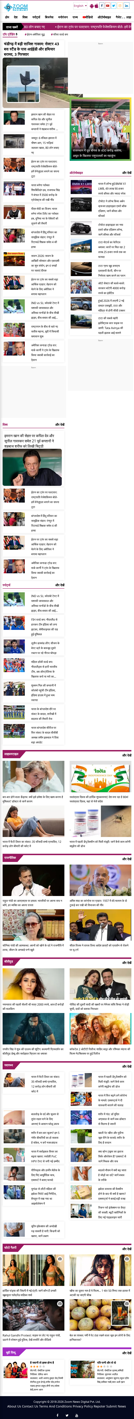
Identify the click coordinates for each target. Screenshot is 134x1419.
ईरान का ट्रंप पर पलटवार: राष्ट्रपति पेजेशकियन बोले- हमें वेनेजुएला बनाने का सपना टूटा (66, 26)
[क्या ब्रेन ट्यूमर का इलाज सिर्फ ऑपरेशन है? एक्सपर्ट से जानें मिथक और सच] (81, 1155)
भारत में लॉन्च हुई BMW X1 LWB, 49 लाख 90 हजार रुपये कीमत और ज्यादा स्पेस (112, 188)
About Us (14, 1406)
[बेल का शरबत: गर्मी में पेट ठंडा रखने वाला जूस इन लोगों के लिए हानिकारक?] (100, 1314)
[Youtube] (107, 5)
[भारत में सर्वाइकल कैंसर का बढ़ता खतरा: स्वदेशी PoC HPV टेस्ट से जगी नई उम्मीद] (14, 1155)
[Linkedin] (126, 5)
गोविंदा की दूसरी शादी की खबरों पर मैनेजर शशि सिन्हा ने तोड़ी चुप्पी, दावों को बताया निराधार (99, 1007)
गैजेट (118, 17)
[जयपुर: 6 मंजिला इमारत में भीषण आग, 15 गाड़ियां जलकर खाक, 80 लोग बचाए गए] (14, 141)
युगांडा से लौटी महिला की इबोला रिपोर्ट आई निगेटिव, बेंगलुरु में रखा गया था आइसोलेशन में (44, 1196)
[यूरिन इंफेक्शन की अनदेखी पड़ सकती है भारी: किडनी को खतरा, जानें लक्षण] (14, 1230)
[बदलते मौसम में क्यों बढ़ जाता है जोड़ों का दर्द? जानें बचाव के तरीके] (81, 1173)
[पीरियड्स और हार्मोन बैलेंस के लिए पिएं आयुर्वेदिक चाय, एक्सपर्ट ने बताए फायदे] (14, 1173)
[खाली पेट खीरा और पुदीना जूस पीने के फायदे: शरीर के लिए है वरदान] (81, 1136)
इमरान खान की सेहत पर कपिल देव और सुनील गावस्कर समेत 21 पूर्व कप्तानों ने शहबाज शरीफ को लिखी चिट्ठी (45, 121)
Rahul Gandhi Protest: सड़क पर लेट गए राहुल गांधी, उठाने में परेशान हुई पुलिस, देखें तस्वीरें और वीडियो (32, 1337)
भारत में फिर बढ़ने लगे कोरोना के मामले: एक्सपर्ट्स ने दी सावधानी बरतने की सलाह (112, 1100)
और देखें (59, 424)
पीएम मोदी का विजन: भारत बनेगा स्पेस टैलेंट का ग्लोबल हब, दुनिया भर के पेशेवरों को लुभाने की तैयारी (44, 216)
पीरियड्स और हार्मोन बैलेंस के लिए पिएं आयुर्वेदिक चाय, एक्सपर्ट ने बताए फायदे (45, 1175)
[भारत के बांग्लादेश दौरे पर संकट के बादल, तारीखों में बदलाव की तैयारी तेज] (14, 712)
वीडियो (89, 17)
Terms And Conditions (55, 1406)
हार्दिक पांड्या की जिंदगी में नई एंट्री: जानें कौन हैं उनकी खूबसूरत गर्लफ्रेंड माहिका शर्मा (29, 1293)
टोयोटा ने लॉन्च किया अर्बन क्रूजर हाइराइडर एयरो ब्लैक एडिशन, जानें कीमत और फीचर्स (112, 208)
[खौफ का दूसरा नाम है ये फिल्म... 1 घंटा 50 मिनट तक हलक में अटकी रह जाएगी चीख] (100, 1270)
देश (16, 17)
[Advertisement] (33, 393)
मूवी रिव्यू (11, 1352)
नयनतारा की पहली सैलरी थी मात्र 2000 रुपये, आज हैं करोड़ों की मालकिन (33, 1007)
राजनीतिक (10, 857)
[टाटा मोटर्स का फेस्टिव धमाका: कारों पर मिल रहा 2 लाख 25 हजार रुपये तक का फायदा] (81, 246)
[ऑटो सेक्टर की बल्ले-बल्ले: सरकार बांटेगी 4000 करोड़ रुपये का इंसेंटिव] (81, 287)
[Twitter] (113, 5)
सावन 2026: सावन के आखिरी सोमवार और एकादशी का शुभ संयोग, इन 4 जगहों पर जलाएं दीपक (45, 263)
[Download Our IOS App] (96, 5)
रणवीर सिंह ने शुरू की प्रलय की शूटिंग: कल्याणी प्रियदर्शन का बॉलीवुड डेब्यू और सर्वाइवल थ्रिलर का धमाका (33, 1051)
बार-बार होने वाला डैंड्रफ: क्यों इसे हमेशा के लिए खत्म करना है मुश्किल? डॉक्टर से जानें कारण (33, 799)
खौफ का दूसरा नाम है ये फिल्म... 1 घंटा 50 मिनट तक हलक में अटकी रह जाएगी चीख (100, 1293)
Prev (74, 132)
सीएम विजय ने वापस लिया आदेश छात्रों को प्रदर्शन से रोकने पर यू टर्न (99, 947)
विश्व (25, 17)
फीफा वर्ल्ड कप (59, 34)
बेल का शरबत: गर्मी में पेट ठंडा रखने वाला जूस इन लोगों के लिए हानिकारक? (100, 1337)
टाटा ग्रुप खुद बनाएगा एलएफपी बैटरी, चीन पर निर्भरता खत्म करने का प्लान (111, 270)
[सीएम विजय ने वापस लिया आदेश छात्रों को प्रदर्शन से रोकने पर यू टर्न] (100, 925)
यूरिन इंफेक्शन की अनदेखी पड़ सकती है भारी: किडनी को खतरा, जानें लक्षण (45, 1231)
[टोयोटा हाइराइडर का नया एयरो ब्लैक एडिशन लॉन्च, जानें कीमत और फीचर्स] (81, 228)
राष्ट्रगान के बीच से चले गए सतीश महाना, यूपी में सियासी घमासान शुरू (45, 331)
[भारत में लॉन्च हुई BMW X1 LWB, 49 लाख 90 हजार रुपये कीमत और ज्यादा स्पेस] (81, 187)
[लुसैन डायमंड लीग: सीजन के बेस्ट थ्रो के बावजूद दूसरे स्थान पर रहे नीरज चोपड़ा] (14, 646)
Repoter (99, 1406)
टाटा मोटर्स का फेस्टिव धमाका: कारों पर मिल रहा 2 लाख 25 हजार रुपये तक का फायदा (112, 249)
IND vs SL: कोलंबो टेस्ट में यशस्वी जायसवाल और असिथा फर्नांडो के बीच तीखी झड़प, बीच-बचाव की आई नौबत (45, 310)
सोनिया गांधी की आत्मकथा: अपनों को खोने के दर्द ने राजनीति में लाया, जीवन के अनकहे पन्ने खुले (33, 947)
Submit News (116, 1406)
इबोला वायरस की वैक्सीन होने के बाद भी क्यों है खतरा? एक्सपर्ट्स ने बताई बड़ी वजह (112, 1194)
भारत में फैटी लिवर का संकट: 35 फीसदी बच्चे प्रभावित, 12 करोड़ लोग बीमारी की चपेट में (32, 844)
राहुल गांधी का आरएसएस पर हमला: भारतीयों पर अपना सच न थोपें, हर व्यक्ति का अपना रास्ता (32, 903)
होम (7, 17)
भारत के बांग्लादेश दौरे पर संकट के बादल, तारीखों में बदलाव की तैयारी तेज (43, 714)
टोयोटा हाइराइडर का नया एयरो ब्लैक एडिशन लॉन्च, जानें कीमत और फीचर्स (110, 229)
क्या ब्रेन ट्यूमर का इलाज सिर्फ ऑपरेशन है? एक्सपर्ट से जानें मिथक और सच (112, 1156)
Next (127, 132)
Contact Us (30, 1406)
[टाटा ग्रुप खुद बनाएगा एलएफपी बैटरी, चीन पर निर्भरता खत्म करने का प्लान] (81, 269)
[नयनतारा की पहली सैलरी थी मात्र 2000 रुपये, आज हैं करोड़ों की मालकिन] (33, 984)
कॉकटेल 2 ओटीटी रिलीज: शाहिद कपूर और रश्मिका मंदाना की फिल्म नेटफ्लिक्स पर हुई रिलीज (100, 1051)
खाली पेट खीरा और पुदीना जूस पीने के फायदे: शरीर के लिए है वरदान (111, 1137)
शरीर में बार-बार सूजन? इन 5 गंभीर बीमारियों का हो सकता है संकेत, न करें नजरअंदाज (45, 1137)
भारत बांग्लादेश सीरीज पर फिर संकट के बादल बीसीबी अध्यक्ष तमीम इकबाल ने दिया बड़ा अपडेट (45, 735)
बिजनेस (49, 17)
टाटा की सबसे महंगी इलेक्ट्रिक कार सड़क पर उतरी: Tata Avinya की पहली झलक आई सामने (110, 325)
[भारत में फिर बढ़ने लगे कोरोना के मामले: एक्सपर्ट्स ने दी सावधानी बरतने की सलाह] (81, 1099)
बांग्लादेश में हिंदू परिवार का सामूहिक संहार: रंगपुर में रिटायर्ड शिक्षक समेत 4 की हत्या (44, 239)
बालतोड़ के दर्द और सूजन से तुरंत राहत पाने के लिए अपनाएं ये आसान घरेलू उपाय (45, 1119)
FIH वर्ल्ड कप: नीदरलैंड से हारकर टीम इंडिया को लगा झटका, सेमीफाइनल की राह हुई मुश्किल (44, 627)
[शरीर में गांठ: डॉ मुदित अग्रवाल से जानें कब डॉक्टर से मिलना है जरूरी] (81, 1117)
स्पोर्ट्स (36, 17)
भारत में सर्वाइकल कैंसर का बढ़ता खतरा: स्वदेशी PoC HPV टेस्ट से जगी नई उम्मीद (45, 1156)
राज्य (75, 17)
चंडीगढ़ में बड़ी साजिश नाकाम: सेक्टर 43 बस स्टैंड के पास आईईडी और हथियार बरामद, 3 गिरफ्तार (31, 49)
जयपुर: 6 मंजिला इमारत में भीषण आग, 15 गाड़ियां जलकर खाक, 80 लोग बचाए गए (45, 145)
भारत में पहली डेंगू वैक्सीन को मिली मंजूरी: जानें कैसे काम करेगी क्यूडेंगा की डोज (100, 844)
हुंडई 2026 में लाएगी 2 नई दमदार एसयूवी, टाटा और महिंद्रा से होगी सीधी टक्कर (111, 305)
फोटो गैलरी (10, 1247)
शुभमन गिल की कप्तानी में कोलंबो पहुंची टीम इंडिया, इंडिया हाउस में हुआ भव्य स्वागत (43, 692)
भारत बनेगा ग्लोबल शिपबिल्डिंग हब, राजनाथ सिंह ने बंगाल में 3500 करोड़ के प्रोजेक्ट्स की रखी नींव (45, 192)
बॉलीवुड (8, 961)
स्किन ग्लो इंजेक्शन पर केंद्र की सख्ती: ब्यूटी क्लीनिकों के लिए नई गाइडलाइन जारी (112, 1212)
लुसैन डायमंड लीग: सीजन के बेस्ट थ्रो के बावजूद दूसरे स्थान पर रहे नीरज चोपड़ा (45, 648)
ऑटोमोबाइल (104, 17)
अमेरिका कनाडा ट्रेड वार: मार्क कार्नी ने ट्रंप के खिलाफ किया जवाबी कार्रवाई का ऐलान (45, 352)
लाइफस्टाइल (11, 754)
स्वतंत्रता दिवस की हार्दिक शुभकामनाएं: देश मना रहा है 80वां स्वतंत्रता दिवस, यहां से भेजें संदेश (99, 799)
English (79, 6)
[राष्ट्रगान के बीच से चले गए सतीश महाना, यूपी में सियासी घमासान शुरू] (14, 330)
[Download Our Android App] (92, 5)
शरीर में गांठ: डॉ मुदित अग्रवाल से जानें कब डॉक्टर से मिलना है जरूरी (112, 1119)
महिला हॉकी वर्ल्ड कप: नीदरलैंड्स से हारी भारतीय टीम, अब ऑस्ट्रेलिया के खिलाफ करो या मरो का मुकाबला (44, 669)
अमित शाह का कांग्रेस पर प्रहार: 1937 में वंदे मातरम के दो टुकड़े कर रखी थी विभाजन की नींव (98, 903)
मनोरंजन (63, 17)
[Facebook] (101, 5)
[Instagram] (120, 5)
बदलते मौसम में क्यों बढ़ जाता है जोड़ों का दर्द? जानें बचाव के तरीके (112, 1175)
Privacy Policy (83, 1406)
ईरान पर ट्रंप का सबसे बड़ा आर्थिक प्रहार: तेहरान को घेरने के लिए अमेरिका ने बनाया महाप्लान (44, 286)
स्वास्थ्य (8, 1065)
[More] (122, 17)
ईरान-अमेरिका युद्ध (35, 34)
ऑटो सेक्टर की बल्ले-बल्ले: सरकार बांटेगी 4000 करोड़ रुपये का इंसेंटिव (111, 288)
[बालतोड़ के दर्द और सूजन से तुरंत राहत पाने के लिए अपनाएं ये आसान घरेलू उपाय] (14, 1117)
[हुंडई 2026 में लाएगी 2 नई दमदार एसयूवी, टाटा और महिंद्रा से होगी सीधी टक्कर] (81, 304)
